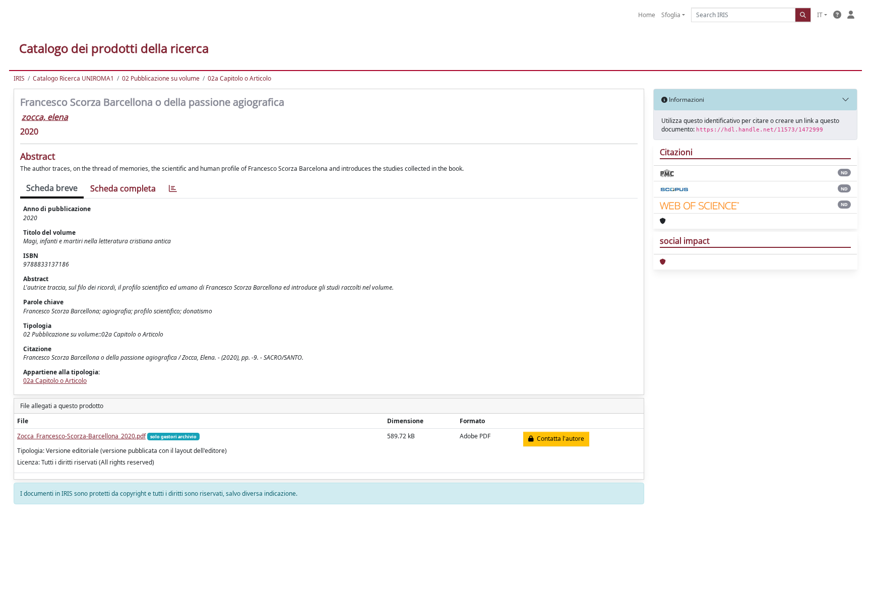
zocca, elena (45, 116)
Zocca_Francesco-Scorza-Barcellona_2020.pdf (81, 436)
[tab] (172, 188)
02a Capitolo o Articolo (239, 78)
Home (646, 15)
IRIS (19, 78)
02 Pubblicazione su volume (161, 78)
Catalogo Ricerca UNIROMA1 (73, 78)
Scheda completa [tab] (123, 188)
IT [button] (820, 15)
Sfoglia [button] (670, 15)
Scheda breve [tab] (52, 187)
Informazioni (685, 99)
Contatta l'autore (559, 438)
